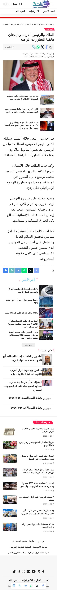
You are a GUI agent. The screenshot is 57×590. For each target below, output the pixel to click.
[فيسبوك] (43, 571)
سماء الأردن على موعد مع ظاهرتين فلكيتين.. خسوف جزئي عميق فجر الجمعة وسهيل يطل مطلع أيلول (21, 125)
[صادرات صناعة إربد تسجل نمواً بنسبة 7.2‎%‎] (46, 301)
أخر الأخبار (28, 279)
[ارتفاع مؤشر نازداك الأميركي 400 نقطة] (46, 313)
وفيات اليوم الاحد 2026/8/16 (26, 407)
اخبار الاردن (49, 29)
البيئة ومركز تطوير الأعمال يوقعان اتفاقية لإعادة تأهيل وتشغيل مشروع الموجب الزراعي (23, 324)
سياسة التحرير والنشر (17, 552)
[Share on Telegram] (25, 586)
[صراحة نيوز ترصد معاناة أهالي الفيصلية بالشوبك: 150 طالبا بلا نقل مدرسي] (47, 100)
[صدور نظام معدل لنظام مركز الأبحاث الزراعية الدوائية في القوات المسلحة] (10, 472)
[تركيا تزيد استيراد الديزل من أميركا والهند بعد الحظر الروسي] (46, 290)
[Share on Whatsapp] (38, 47)
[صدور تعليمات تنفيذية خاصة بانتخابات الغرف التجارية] (10, 431)
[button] (52, 4)
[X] (39, 571)
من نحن (41, 541)
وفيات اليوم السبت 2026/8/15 (25, 397)
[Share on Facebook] (47, 47)
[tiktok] (14, 571)
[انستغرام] (23, 571)
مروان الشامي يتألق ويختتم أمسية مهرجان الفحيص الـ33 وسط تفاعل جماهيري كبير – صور (23, 335)
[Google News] (28, 571)
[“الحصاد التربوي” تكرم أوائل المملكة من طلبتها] (10, 499)
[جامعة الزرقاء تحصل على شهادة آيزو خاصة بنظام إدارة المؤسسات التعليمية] (10, 513)
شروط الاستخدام (20, 541)
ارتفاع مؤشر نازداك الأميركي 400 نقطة (21, 313)
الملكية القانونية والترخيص (20, 547)
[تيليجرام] (19, 571)
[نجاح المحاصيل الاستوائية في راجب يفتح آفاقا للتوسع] (10, 445)
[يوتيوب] (33, 571)
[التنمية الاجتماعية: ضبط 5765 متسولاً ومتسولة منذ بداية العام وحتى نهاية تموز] (10, 486)
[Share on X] (42, 47)
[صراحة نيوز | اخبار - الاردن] (41, 4)
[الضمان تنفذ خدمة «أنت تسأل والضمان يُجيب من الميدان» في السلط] (10, 458)
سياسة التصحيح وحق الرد (38, 552)
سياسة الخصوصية (40, 547)
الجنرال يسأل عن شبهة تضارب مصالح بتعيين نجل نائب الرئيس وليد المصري (23, 386)
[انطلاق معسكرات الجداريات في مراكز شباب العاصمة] (10, 527)
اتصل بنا (32, 541)
